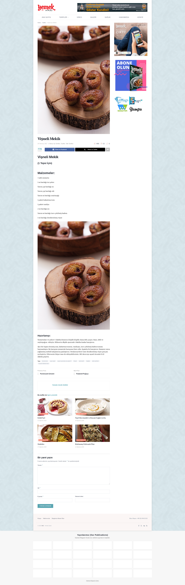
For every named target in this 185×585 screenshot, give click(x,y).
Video (79, 17)
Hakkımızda (124, 17)
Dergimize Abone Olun (58, 518)
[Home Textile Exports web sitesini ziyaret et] (82, 564)
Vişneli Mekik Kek (44, 363)
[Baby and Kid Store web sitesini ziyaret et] (142, 564)
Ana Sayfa (46, 17)
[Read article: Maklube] (55, 433)
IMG (43, 525)
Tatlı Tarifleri (69, 143)
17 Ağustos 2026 (42, 447)
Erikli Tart (42, 418)
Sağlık (108, 17)
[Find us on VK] (144, 526)
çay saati (52, 361)
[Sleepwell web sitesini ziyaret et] (142, 554)
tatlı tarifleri (95, 361)
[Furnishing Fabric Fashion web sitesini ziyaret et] (102, 564)
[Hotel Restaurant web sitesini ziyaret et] (142, 545)
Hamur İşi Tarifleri (52, 22)
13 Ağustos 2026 (79, 447)
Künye (140, 17)
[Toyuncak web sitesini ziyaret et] (122, 564)
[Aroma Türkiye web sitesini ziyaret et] (82, 554)
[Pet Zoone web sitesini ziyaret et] (142, 573)
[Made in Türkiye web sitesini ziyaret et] (122, 573)
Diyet (75, 361)
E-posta (40, 496)
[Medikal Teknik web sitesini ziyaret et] (102, 545)
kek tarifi (81, 361)
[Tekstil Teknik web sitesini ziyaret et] (102, 554)
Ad (39, 488)
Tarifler (63, 17)
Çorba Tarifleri (81, 413)
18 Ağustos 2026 (79, 420)
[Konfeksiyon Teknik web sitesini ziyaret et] (122, 554)
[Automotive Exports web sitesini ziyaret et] (102, 573)
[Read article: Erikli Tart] (55, 407)
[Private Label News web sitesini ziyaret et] (62, 545)
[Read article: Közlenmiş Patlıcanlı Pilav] (92, 433)
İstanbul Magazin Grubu (92, 580)
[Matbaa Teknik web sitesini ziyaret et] (62, 573)
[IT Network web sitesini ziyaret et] (42, 573)
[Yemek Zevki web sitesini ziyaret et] (122, 545)
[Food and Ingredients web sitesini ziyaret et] (42, 554)
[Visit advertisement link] (112, 7)
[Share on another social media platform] (108, 149)
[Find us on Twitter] (141, 526)
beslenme (45, 361)
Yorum (40, 465)
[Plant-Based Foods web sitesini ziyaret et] (62, 554)
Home (39, 22)
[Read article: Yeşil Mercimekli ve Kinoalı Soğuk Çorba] (92, 407)
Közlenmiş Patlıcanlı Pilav (85, 444)
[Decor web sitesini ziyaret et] (62, 564)
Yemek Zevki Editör (60, 385)
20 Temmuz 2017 (42, 143)
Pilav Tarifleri (43, 440)
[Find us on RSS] (146, 526)
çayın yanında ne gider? (64, 361)
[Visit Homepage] (46, 7)
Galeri (93, 17)
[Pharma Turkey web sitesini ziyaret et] (82, 545)
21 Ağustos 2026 (42, 420)
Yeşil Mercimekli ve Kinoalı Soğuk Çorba (90, 418)
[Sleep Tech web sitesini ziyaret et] (42, 564)
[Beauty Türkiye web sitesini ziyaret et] (42, 545)
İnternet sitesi (79, 496)
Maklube (41, 444)
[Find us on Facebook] (138, 526)
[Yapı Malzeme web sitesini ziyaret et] (82, 573)
